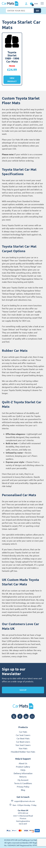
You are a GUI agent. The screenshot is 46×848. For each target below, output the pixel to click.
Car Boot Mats (23, 738)
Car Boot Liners (23, 741)
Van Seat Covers (23, 745)
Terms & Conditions (23, 783)
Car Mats (23, 731)
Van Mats (23, 748)
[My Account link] (26, 3)
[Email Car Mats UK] (32, 716)
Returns (23, 776)
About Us (23, 763)
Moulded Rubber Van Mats (23, 751)
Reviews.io (35, 641)
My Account (23, 780)
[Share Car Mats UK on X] (13, 716)
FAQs (23, 770)
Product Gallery (23, 766)
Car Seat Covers (23, 735)
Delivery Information (23, 773)
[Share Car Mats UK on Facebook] (19, 716)
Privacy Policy (23, 786)
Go (37, 10)
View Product (12, 80)
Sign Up (23, 690)
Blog (23, 790)
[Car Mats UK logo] (23, 706)
